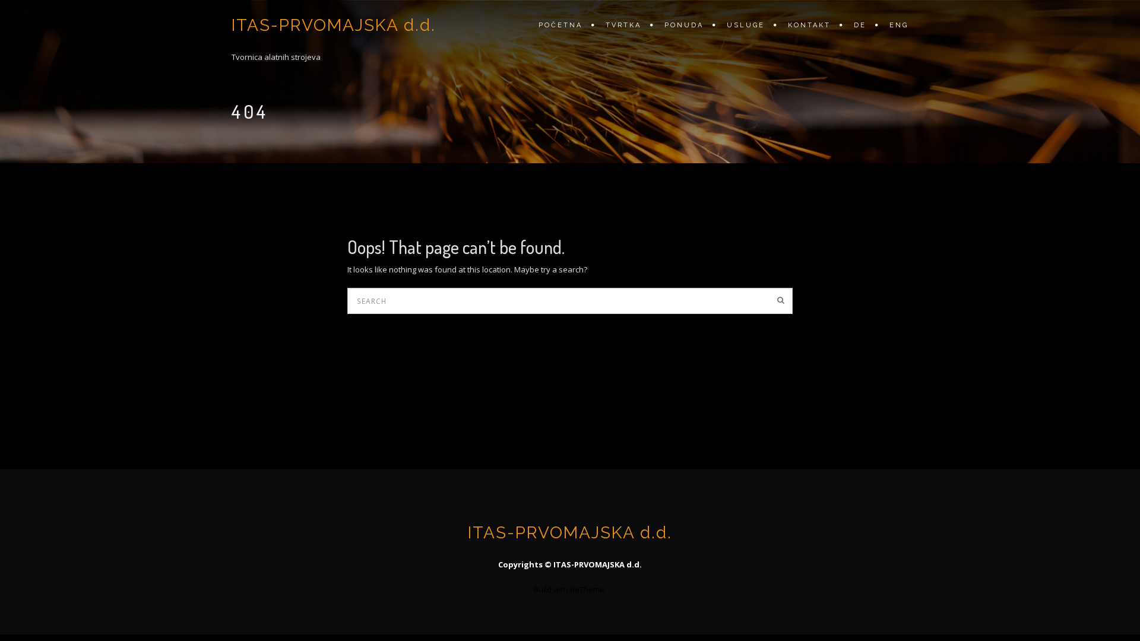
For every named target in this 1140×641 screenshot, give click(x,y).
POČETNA (560, 25)
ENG (898, 25)
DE (860, 25)
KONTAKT (809, 25)
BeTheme (587, 589)
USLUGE (746, 25)
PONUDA (684, 25)
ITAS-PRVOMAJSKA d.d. (334, 25)
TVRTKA (623, 25)
